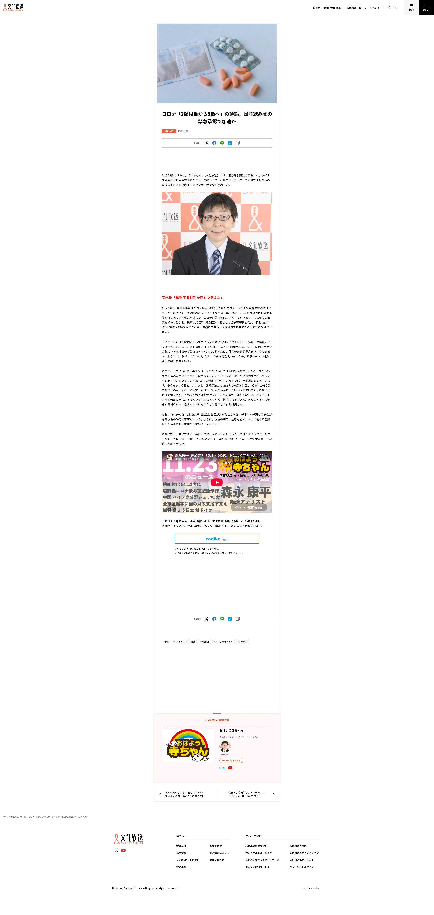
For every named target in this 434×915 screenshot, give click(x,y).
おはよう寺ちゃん (224, 641)
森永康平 (243, 641)
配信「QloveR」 (333, 7)
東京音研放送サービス (257, 867)
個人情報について (219, 852)
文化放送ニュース (356, 7)
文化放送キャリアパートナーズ (262, 859)
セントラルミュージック (258, 852)
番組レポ (169, 130)
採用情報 (181, 852)
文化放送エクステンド (302, 859)
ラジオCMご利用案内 (187, 859)
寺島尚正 (205, 641)
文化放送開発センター (257, 845)
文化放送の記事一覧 (17, 816)
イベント (375, 7)
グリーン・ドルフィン (302, 867)
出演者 (316, 7)
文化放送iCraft (298, 845)
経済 (193, 641)
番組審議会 (216, 845)
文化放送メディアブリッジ (304, 852)
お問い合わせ (217, 859)
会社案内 (181, 845)
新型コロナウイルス (175, 641)
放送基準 (181, 867)
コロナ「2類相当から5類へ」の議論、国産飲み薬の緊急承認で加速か (58, 816)
